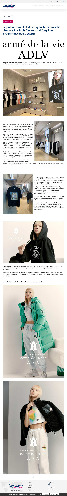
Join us (55, 6)
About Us (30, 482)
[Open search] (60, 1)
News (51, 6)
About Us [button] (34, 6)
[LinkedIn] (63, 1)
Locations (46, 6)
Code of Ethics (51, 487)
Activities (30, 484)
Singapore (55, 1)
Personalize (45, 494)
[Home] (9, 6)
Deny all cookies (54, 494)
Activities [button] (40, 6)
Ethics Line (50, 489)
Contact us (61, 6)
